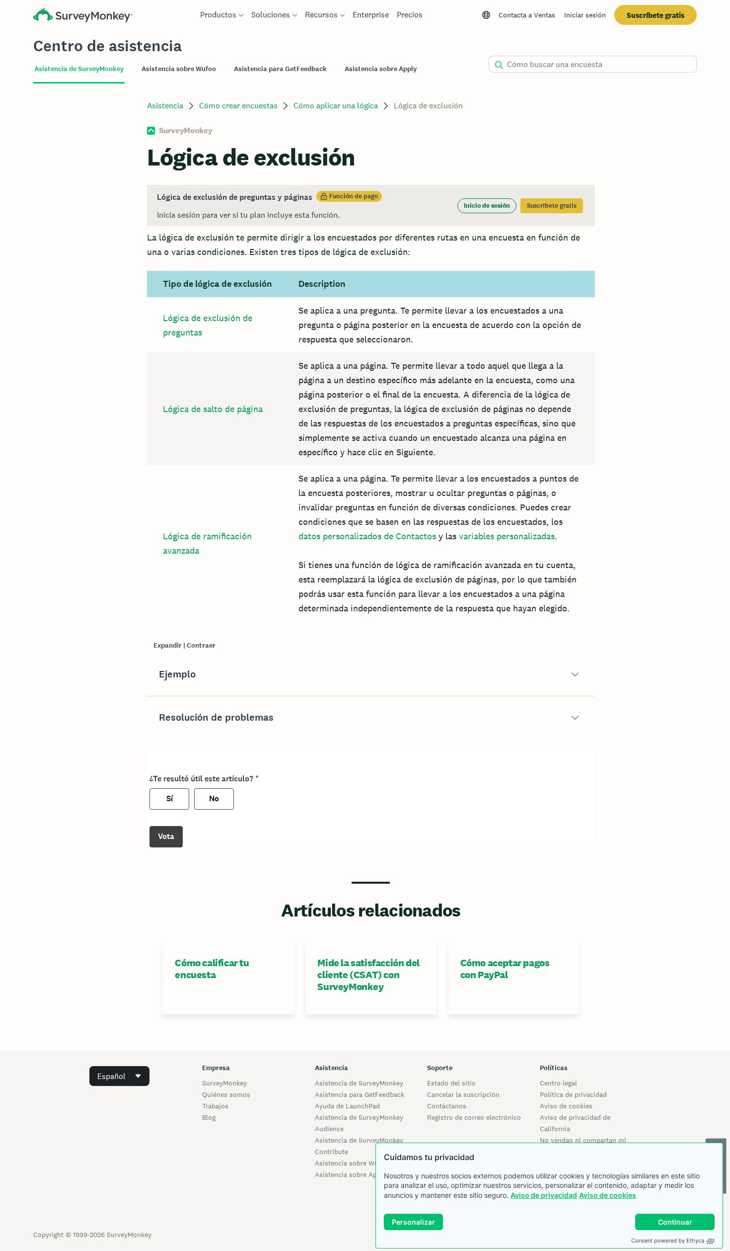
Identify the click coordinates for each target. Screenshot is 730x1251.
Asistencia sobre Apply (350, 1174)
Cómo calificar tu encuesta (212, 968)
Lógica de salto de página (213, 409)
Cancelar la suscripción (463, 1094)
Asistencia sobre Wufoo (352, 1163)
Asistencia (165, 105)
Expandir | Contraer (184, 645)
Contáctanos (446, 1105)
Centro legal (558, 1083)
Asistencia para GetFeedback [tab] (280, 69)
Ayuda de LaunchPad (347, 1105)
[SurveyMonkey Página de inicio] (83, 16)
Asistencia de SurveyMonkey (359, 1083)
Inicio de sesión (487, 205)
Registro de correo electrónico (474, 1117)
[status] (370, 205)
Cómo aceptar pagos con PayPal (505, 968)
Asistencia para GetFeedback (359, 1094)
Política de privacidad (573, 1094)
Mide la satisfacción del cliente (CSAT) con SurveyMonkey (368, 974)
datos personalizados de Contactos (367, 536)
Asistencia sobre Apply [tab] (381, 69)
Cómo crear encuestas (238, 105)
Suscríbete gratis (655, 15)
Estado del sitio (451, 1083)
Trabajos (215, 1105)
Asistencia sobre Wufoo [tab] (179, 69)
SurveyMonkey (224, 1083)
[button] (370, 674)
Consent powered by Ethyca (667, 1240)
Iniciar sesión (585, 14)
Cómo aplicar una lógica (335, 105)
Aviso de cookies (607, 1195)
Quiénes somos (226, 1094)
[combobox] (119, 1076)
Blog (209, 1117)
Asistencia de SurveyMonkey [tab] (79, 69)
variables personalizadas (507, 536)
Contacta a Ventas (527, 14)
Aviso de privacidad (544, 1195)
